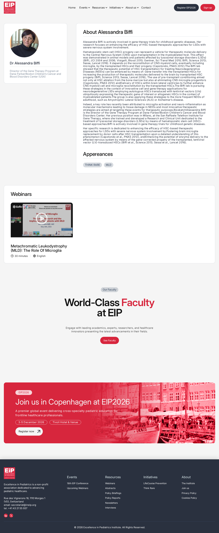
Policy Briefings (113, 493)
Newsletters (111, 503)
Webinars (110, 483)
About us (131, 7)
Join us (185, 488)
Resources (98, 7)
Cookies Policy (189, 498)
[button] (84, 7)
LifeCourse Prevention (155, 483)
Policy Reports (112, 498)
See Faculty (109, 340)
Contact (146, 7)
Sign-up (208, 7)
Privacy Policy (189, 493)
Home (72, 7)
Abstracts (110, 488)
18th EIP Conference (77, 483)
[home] (13, 8)
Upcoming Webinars (77, 488)
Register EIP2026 (186, 7)
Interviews (110, 507)
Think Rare (149, 488)
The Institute (188, 483)
